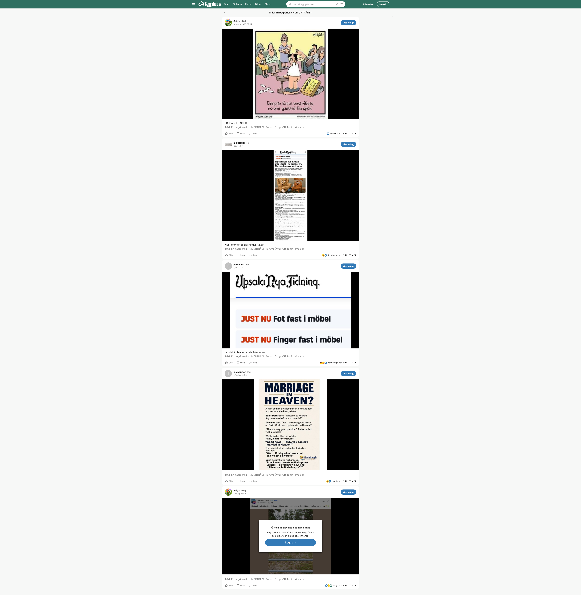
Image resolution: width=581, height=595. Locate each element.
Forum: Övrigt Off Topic (279, 127)
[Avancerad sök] (342, 4)
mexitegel (239, 142)
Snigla (236, 21)
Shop (267, 4)
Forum (248, 4)
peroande (238, 264)
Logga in (290, 542)
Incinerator (239, 372)
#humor (299, 127)
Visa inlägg (348, 22)
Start (227, 4)
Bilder (258, 4)
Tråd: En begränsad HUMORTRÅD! (244, 127)
